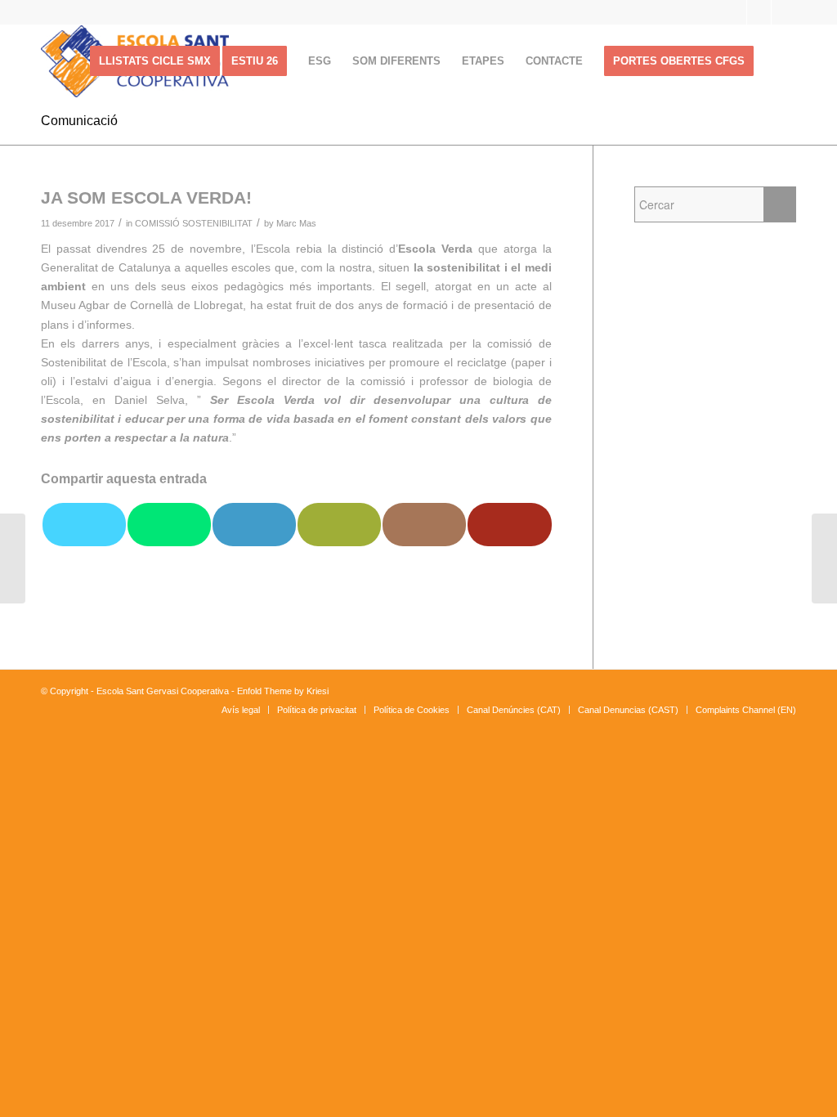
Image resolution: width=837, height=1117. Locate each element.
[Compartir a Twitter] (84, 524)
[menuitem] (155, 61)
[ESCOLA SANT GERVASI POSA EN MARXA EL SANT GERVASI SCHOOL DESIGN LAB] (12, 558)
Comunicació (79, 121)
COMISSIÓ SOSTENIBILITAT (194, 223)
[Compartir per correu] (339, 524)
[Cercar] (780, 61)
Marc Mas (296, 223)
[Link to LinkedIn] (784, 12)
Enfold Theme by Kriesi (283, 691)
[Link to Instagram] (734, 12)
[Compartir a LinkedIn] (254, 524)
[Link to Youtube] (759, 12)
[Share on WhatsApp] (169, 524)
